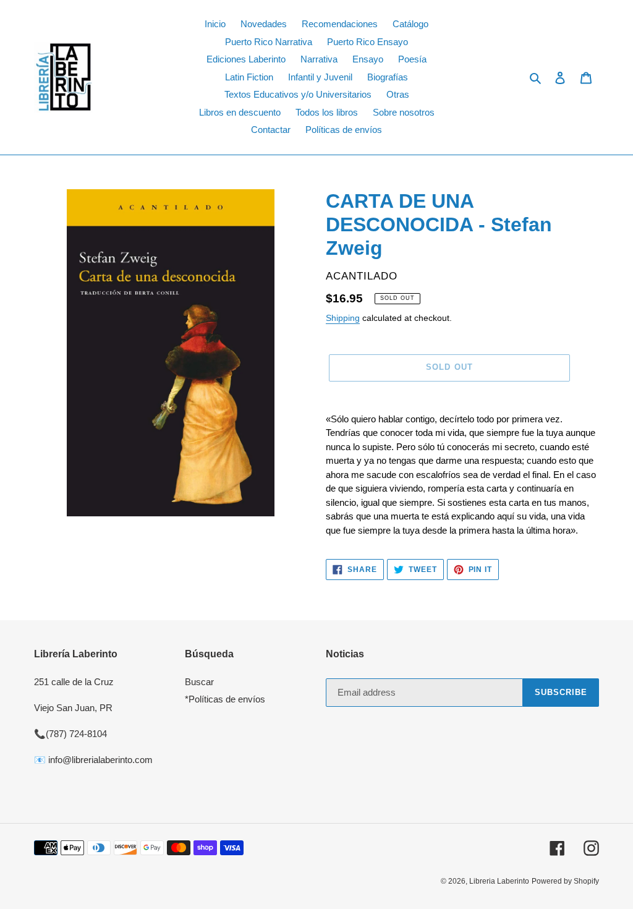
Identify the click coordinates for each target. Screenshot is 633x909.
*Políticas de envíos (225, 699)
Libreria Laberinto (499, 881)
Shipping (343, 318)
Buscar (199, 681)
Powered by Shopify (565, 881)
